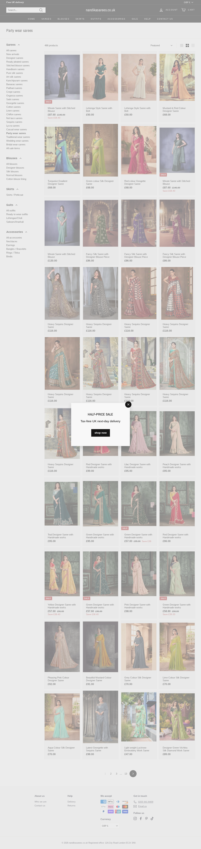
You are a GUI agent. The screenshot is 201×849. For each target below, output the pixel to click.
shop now (101, 432)
